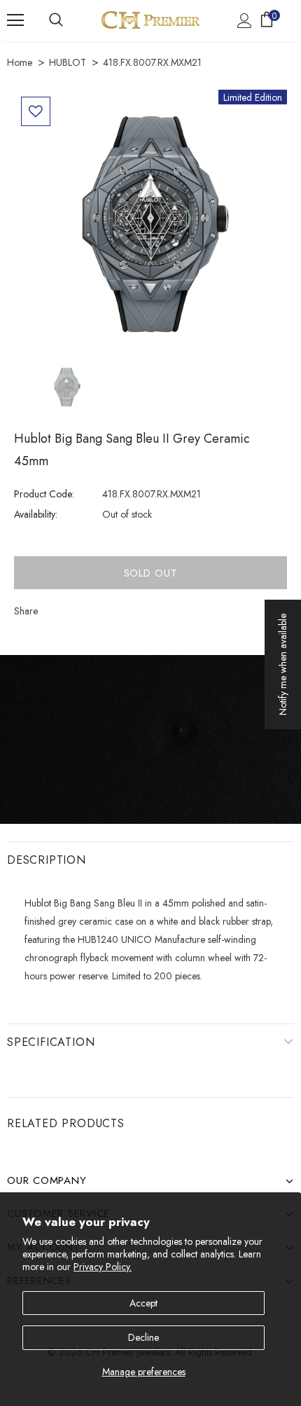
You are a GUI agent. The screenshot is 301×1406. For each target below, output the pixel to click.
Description (46, 860)
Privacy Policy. (103, 1267)
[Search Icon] (56, 20)
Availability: (35, 514)
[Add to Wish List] (35, 111)
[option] (150, 226)
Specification (50, 1042)
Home (19, 62)
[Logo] (150, 20)
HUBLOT (67, 62)
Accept (144, 1303)
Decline (143, 1337)
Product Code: (44, 494)
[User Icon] (244, 20)
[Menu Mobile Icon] (15, 20)
